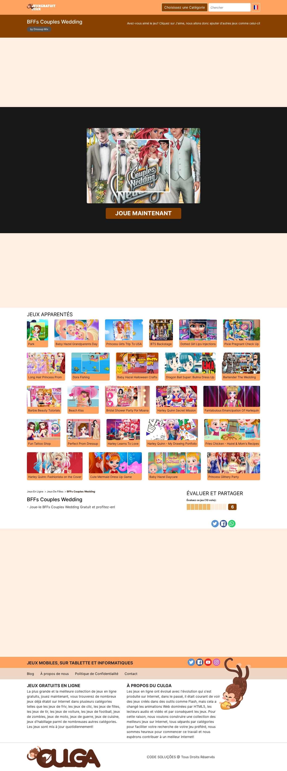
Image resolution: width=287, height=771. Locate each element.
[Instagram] (216, 662)
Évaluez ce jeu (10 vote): (201, 500)
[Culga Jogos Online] (63, 756)
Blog (30, 674)
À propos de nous (54, 674)
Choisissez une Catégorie (184, 7)
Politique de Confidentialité (96, 674)
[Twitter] (215, 523)
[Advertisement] (143, 72)
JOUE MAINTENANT (143, 213)
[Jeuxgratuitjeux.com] (41, 7)
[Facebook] (223, 523)
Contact (131, 674)
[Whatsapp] (232, 523)
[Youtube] (208, 662)
